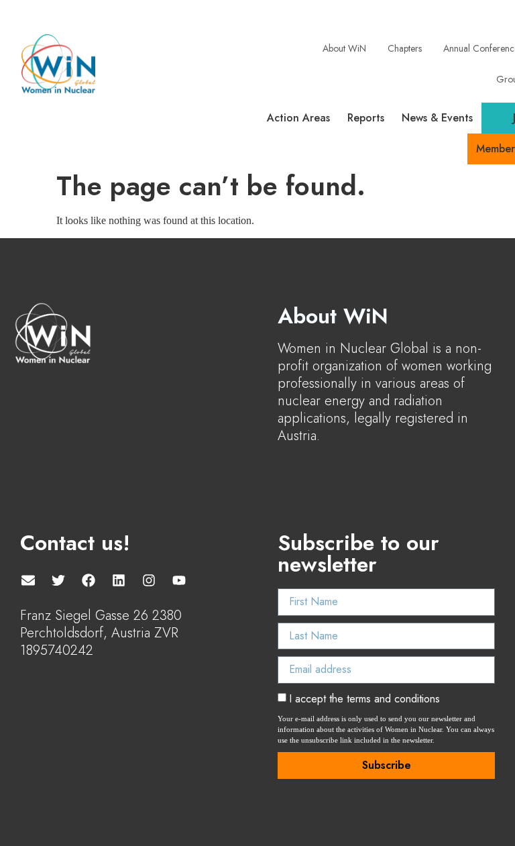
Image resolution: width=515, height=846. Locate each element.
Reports (365, 117)
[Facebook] (88, 580)
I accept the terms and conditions (364, 698)
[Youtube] (179, 580)
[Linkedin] (118, 580)
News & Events (437, 117)
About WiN (344, 48)
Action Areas (298, 117)
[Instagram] (148, 580)
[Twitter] (58, 580)
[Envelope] (28, 580)
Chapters (405, 48)
